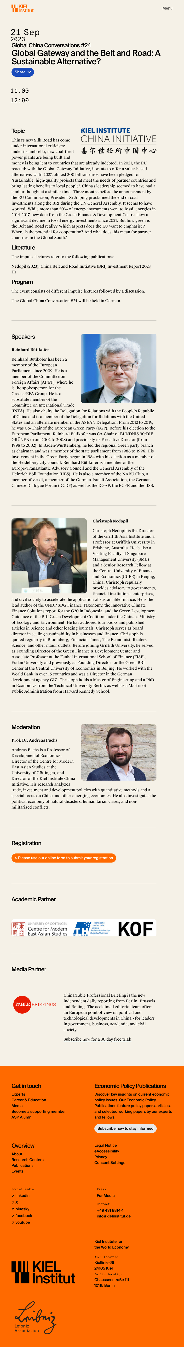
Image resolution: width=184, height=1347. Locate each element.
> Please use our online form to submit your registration (64, 857)
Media (17, 1105)
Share (20, 72)
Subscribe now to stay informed (126, 1128)
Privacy (100, 1156)
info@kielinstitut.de (114, 1216)
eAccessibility (106, 1151)
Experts (18, 1094)
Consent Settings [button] (109, 1162)
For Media (106, 1195)
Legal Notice (105, 1145)
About (17, 1154)
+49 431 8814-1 (110, 1210)
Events (17, 1171)
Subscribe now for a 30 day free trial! (98, 1039)
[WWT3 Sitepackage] (29, 8)
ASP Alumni (22, 1117)
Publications (23, 1165)
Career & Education (29, 1100)
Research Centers (28, 1159)
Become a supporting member (39, 1111)
